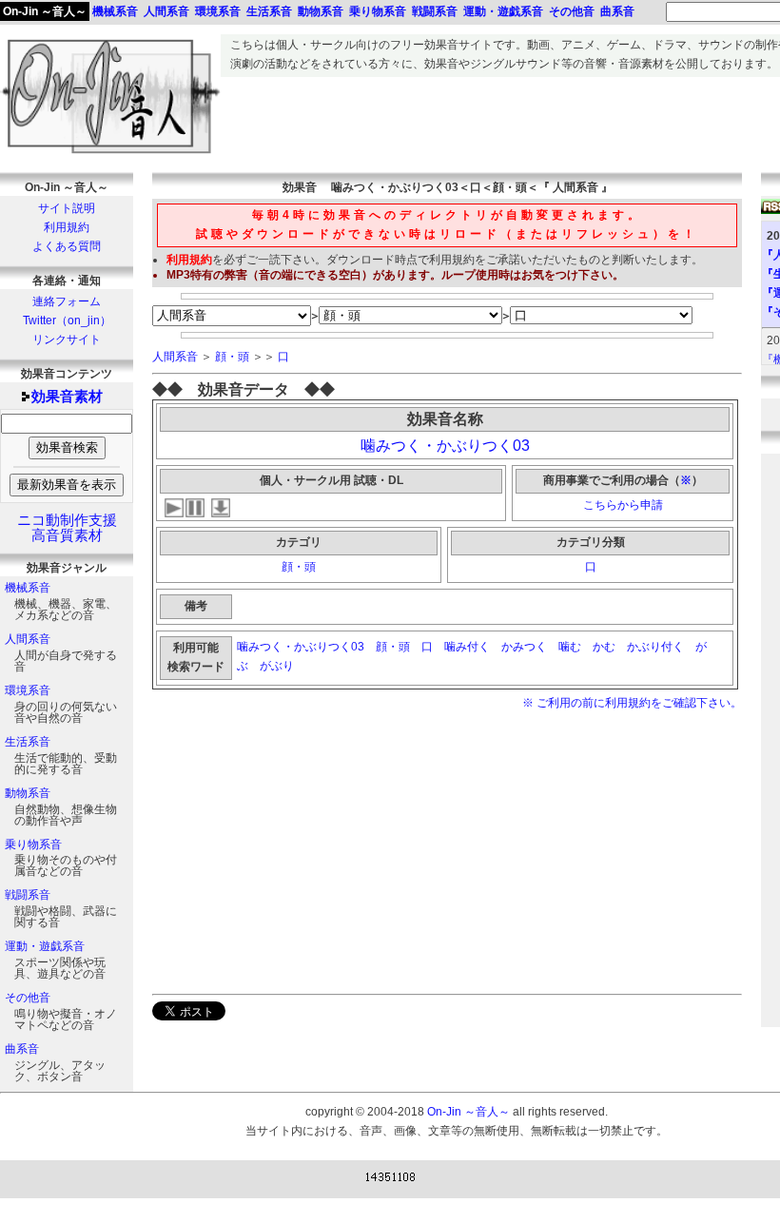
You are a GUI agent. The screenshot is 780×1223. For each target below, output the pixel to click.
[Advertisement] (312, 851)
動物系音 (27, 793)
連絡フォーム (66, 301)
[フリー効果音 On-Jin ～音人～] (110, 154)
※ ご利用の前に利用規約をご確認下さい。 (632, 702)
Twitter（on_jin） (67, 320)
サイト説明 (66, 208)
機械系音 (27, 587)
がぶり (277, 665)
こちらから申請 (623, 505)
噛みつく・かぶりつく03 (445, 445)
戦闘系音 (27, 895)
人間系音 (27, 639)
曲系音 (22, 1049)
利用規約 (66, 227)
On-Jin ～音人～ (45, 11)
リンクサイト (66, 339)
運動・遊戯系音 (45, 946)
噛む (569, 646)
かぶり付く (655, 646)
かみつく (524, 646)
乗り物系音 (33, 844)
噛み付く (467, 646)
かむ (604, 646)
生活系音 (27, 741)
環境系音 (27, 690)
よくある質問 (66, 246)
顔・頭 (232, 356)
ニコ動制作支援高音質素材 (67, 528)
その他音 (27, 997)
